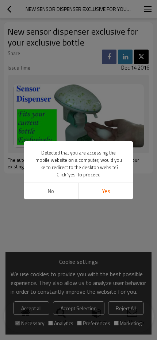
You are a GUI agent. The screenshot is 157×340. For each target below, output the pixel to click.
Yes (106, 191)
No (51, 191)
